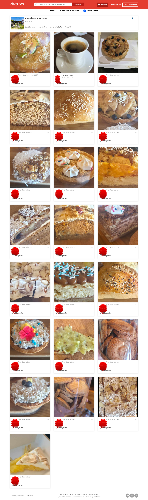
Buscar (78, 4)
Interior (103, 4)
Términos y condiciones (93, 497)
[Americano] (74, 52)
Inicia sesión (116, 4)
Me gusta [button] (19, 83)
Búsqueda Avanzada (69, 10)
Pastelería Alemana (36, 18)
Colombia (13, 496)
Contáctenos (64, 494)
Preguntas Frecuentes (91, 494)
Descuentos (91, 10)
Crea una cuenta (130, 4)
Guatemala (29, 496)
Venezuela (20, 496)
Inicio (53, 10)
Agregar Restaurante (64, 497)
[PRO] (15, 78)
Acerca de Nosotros (76, 494)
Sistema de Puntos (79, 497)
